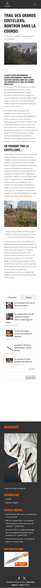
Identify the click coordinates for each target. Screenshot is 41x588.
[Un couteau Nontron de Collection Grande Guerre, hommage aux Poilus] (9, 319)
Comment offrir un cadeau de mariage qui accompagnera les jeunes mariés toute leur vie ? (20, 532)
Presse (7, 406)
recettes (8, 410)
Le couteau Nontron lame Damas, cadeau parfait (22, 348)
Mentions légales (12, 502)
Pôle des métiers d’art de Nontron (19, 196)
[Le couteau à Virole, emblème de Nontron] (9, 362)
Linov (21, 585)
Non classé (9, 399)
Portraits (8, 403)
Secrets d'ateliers (11, 413)
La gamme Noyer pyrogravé (14, 488)
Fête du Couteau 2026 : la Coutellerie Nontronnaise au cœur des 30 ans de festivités (19, 523)
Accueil (8, 499)
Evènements (27, 36)
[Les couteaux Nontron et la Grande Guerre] (9, 308)
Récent (29, 297)
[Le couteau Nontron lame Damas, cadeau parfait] (9, 350)
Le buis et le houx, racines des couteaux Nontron (23, 334)
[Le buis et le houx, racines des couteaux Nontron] (9, 336)
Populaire (12, 297)
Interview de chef (11, 396)
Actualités (18, 36)
